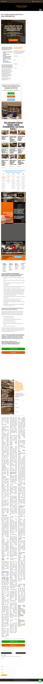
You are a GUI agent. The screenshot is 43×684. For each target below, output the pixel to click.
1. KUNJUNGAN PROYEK (3, 177)
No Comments (8, 19)
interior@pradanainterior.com (38, 1)
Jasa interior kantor (16, 650)
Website (2, 672)
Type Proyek (17, 399)
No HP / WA (17, 407)
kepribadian (22, 586)
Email (2, 669)
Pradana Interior (21, 6)
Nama (16, 403)
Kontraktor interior (22, 650)
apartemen (5, 423)
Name (2, 666)
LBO (1, 650)
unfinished (21, 438)
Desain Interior (11, 650)
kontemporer (14, 562)
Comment (2, 657)
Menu (40, 9)
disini (8, 79)
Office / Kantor (5, 650)
